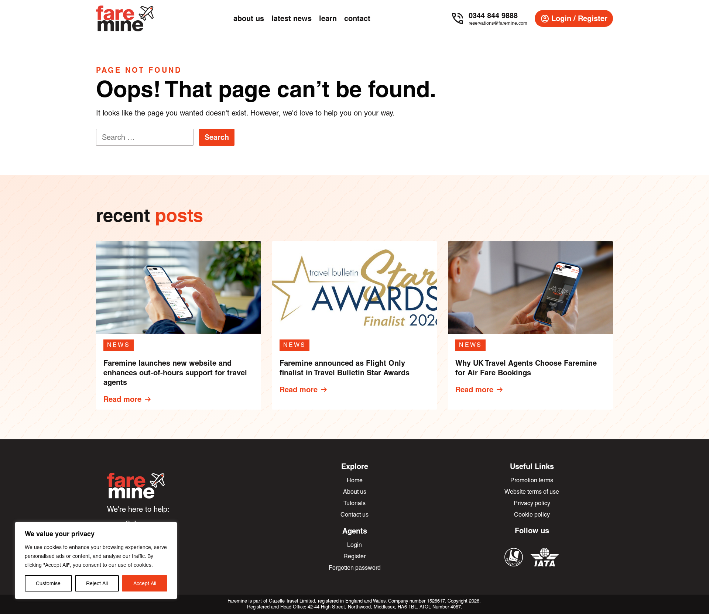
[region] (96, 560)
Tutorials (354, 503)
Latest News (291, 18)
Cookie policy (532, 514)
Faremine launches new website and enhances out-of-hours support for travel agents (175, 372)
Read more (127, 399)
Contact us (354, 514)
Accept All (144, 583)
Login (354, 544)
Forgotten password (355, 567)
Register (354, 556)
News (118, 344)
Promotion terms (531, 480)
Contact (357, 18)
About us (354, 491)
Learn (328, 18)
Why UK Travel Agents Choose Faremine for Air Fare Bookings (526, 367)
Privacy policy (532, 503)
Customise (48, 583)
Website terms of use (531, 491)
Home (355, 480)
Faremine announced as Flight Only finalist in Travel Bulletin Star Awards (345, 367)
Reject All (97, 583)
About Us (248, 18)
